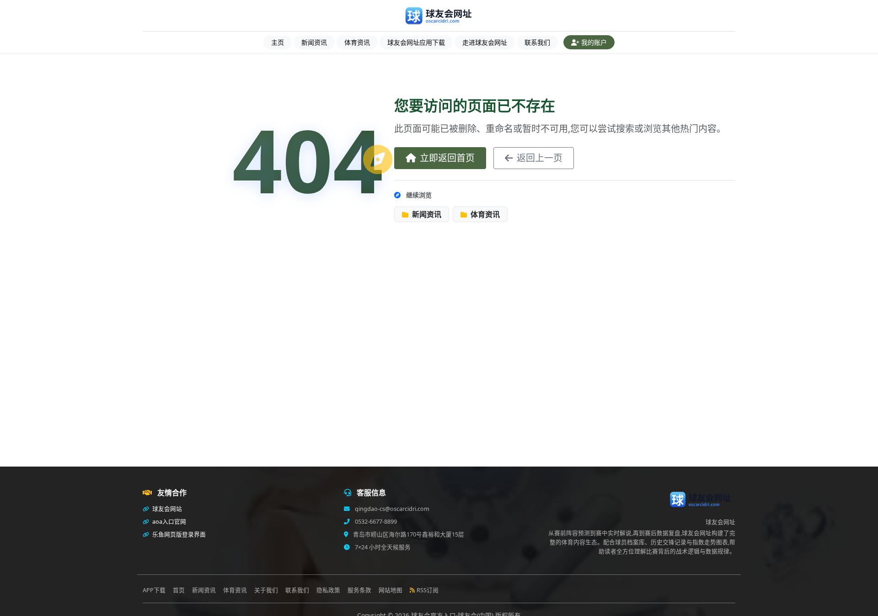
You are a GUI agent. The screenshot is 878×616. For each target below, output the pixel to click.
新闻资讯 (314, 42)
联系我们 (537, 42)
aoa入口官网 (168, 522)
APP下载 (154, 590)
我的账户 (594, 42)
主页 (277, 42)
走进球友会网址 (484, 42)
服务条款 (359, 590)
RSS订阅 (428, 590)
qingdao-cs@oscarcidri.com (391, 509)
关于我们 (266, 590)
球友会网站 (166, 509)
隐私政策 (328, 590)
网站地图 (390, 590)
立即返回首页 (447, 158)
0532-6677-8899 (375, 522)
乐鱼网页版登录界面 (178, 534)
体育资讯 (357, 42)
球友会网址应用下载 (416, 42)
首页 (179, 590)
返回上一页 (539, 158)
